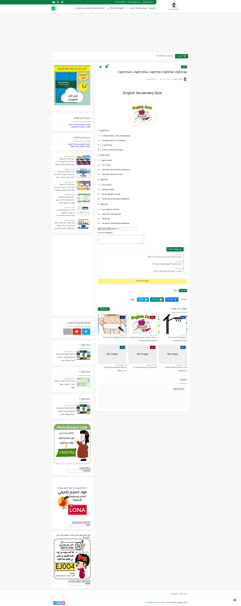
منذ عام (177, 254)
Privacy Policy (120, 2)
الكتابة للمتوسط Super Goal (79, 144)
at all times (106, 185)
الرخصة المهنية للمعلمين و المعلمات (89, 8)
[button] (172, 299)
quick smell (106, 161)
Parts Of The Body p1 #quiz (114, 338)
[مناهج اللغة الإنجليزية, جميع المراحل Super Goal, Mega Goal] (83, 355)
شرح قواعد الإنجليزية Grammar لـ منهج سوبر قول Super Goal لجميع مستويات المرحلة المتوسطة (64, 188)
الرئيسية (152, 8)
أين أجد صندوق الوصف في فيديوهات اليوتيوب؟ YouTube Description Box (65, 213)
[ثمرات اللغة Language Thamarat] (174, 6)
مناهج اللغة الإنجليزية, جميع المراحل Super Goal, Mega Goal (65, 357)
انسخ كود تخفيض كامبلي (81, 522)
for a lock (106, 165)
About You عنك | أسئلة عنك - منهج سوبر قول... (65, 384)
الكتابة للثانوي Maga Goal (80, 147)
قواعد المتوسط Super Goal (79, 125)
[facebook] (57, 2)
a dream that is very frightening (115, 136)
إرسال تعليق (179, 389)
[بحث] (53, 8)
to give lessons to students (114, 141)
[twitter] (62, 2)
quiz (184, 67)
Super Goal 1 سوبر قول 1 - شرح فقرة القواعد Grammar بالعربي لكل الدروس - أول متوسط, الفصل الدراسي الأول (64, 175)
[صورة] (83, 160)
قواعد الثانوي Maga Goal (80, 127)
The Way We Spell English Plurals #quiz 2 (167, 264)
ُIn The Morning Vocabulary (145, 368)
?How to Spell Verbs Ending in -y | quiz (168, 271)
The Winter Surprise (164, 56)
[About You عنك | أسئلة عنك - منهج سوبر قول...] (83, 382)
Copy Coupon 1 (85, 468)
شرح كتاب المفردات (178, 593)
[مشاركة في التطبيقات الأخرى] (132, 299)
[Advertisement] (120, 32)
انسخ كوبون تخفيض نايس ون (79, 581)
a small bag (107, 145)
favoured (106, 219)
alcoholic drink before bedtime (115, 170)
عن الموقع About (134, 2)
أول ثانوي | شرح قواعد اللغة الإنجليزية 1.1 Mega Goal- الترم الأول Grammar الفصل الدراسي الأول (64, 226)
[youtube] (53, 2)
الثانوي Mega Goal (117, 8)
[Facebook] (67, 331)
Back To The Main (142, 281)
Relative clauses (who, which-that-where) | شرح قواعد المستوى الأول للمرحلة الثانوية (65, 201)
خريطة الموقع (148, 2)
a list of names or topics (113, 150)
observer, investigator (111, 214)
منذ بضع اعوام (181, 365)
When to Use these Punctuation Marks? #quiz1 (165, 257)
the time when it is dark (112, 175)
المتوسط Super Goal (138, 8)
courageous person (110, 210)
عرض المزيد (104, 309)
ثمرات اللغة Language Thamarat (157, 602)
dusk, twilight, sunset (111, 194)
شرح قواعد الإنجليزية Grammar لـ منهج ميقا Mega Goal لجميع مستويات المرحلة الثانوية (65, 162)
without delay (108, 190)
